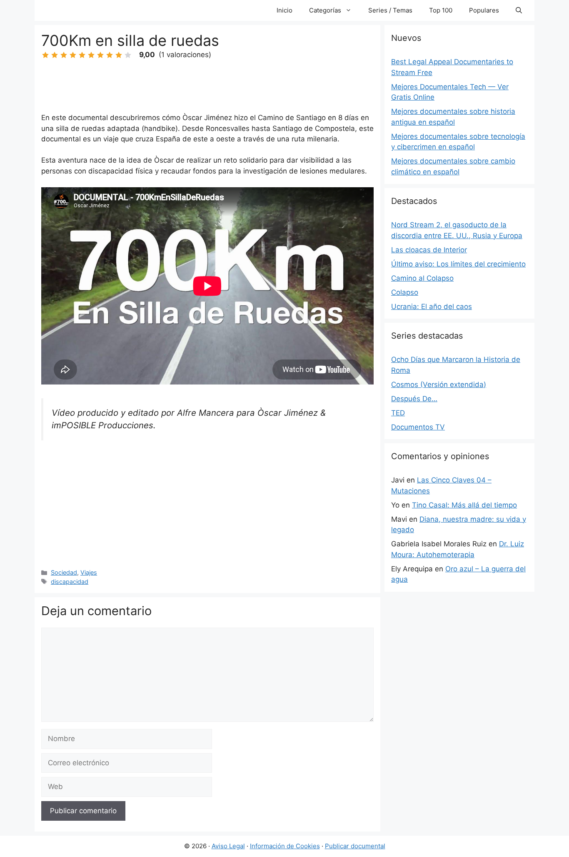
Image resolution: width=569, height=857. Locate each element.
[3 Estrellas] (64, 55)
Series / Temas (390, 10)
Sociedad (64, 572)
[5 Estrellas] (82, 55)
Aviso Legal (228, 846)
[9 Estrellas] (119, 55)
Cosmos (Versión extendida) (438, 384)
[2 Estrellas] (54, 55)
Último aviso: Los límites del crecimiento (458, 264)
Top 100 (440, 10)
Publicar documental (355, 846)
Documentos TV (418, 427)
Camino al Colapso (422, 278)
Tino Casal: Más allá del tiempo (464, 505)
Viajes (88, 572)
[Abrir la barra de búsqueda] (518, 10)
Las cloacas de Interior (429, 250)
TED (398, 413)
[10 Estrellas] (128, 55)
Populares (484, 10)
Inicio (284, 10)
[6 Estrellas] (91, 55)
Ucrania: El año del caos (431, 306)
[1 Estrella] (45, 55)
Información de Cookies (285, 846)
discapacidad (69, 581)
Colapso (404, 292)
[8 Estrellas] (109, 55)
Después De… (414, 399)
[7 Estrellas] (100, 55)
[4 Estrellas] (73, 55)
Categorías (325, 10)
